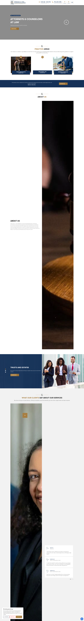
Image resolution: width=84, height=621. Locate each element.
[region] (12, 613)
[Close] (22, 608)
